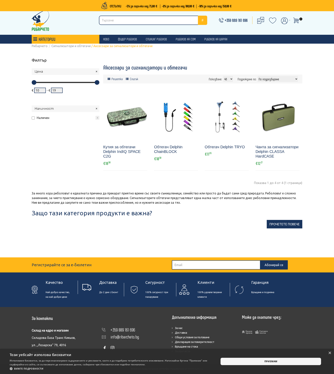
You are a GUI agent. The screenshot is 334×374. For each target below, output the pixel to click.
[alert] (167, 361)
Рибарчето (40, 46)
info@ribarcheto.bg (125, 336)
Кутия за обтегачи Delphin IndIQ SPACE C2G (122, 151)
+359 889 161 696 (236, 20)
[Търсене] (202, 20)
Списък (133, 79)
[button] (111, 368)
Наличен (43, 118)
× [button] (329, 353)
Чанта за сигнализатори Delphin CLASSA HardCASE (277, 151)
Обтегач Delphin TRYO (225, 147)
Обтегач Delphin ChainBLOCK (168, 149)
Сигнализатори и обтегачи (71, 46)
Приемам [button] (270, 361)
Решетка (117, 79)
